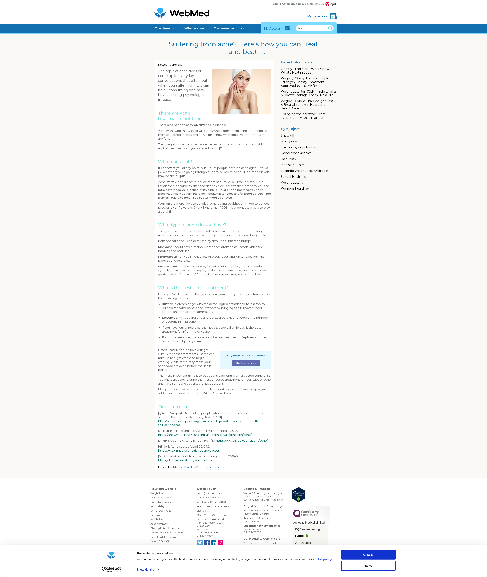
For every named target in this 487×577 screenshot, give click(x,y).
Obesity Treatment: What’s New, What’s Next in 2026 (305, 70)
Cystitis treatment (160, 510)
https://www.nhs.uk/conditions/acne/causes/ (189, 450)
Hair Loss (289, 159)
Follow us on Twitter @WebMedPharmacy (200, 542)
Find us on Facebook (206, 542)
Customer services (228, 28)
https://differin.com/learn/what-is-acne (185, 460)
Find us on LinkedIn (213, 542)
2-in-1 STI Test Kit (159, 541)
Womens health (206, 467)
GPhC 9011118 (251, 521)
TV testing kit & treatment (165, 537)
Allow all (368, 554)
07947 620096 (218, 502)
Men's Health (183, 467)
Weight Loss (292, 182)
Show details (145, 569)
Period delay (157, 506)
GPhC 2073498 (252, 532)
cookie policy (322, 559)
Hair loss (155, 515)
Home (275, 3)
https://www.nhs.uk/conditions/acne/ (242, 440)
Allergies (289, 141)
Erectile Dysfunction (298, 147)
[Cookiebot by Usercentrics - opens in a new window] (111, 569)
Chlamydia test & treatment (166, 528)
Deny (368, 565)
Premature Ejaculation (163, 502)
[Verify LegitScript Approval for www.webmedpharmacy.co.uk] (310, 495)
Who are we (194, 28)
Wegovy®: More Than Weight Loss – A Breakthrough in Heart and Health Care (308, 104)
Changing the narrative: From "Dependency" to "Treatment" (304, 116)
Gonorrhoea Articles (297, 153)
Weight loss (156, 493)
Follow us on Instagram (220, 542)
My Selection (317, 16)
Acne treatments (159, 523)
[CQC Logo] (306, 516)
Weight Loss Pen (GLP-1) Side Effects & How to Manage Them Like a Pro (308, 93)
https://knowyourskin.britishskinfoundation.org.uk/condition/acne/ (205, 435)
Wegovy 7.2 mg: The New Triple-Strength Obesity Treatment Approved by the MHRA (305, 82)
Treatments (164, 28)
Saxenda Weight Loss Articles (304, 171)
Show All (287, 135)
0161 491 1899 (212, 497)
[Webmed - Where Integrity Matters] (181, 13)
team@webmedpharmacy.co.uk (215, 493)
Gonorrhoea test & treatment (167, 532)
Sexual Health (293, 177)
